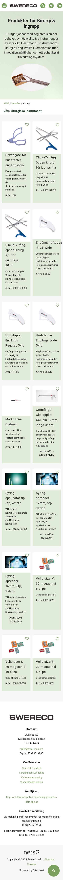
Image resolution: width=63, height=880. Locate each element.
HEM (6, 103)
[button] (4, 6)
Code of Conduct (31, 768)
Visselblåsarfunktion (31, 782)
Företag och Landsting (31, 772)
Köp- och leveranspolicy (19, 797)
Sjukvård (15, 103)
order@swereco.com (31, 749)
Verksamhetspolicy (31, 777)
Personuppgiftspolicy (45, 797)
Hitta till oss (31, 801)
